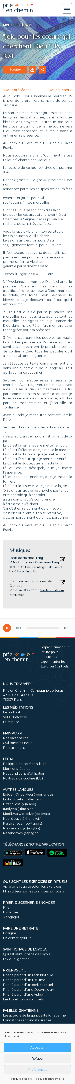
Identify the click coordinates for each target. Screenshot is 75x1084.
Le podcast (11, 712)
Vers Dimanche (15, 717)
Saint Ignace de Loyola (24, 949)
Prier (7, 907)
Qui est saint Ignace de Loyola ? (28, 954)
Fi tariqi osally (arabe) (19, 804)
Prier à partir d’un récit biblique (28, 975)
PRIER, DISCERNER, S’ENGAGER (29, 903)
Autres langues (18, 790)
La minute (11, 722)
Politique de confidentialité (49, 1078)
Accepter (37, 1047)
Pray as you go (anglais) (21, 828)
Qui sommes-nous (17, 743)
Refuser (37, 1058)
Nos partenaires (15, 738)
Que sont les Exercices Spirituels (35, 882)
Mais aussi (12, 733)
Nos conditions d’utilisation (24, 773)
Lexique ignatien (16, 959)
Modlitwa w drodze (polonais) (26, 814)
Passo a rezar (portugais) (22, 823)
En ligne (9, 933)
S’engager (11, 917)
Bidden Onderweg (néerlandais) (29, 794)
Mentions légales (16, 769)
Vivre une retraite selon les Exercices (32, 886)
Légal (8, 759)
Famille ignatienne (21, 1010)
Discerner (10, 912)
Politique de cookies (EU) (23, 778)
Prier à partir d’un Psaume (24, 980)
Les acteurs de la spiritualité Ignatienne (34, 1015)
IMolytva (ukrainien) (19, 809)
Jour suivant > (61, 90)
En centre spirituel (18, 938)
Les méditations (18, 707)
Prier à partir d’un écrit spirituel (28, 985)
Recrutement (14, 748)
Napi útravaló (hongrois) (22, 819)
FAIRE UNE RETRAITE (20, 928)
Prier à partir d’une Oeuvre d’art (29, 990)
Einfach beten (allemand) (23, 799)
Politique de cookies (20, 1078)
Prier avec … (14, 970)
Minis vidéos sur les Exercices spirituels (33, 891)
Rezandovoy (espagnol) (22, 833)
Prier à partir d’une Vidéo (23, 994)
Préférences (37, 1070)
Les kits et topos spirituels (23, 999)
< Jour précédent (17, 90)
